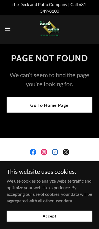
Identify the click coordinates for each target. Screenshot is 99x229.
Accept (49, 216)
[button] (9, 28)
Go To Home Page (49, 105)
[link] (49, 29)
